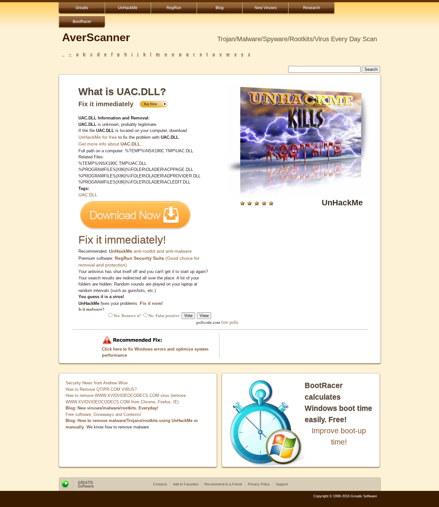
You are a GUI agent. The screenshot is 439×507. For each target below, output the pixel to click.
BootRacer (82, 21)
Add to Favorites (186, 484)
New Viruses (266, 7)
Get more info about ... (111, 143)
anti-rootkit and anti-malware (150, 251)
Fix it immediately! (122, 239)
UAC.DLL (87, 194)
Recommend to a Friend (223, 484)
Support (282, 484)
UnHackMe (128, 7)
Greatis (82, 7)
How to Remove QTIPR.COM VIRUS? (101, 389)
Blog (220, 7)
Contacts (160, 484)
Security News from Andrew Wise (97, 382)
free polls (229, 322)
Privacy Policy (259, 484)
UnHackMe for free (97, 137)
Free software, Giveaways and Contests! (103, 414)
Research (311, 7)
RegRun (173, 7)
